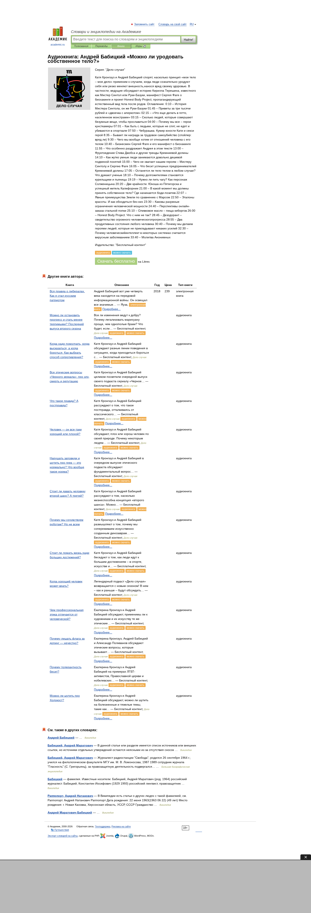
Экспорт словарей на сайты (63, 835)
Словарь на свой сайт (172, 24)
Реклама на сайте (121, 826)
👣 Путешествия (60, 830)
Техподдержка (102, 826)
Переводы (101, 46)
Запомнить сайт (144, 24)
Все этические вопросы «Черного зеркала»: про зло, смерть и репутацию (69, 377)
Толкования (81, 46)
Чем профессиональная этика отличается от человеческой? (67, 614)
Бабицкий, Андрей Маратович (70, 745)
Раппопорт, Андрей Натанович (70, 795)
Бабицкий (55, 779)
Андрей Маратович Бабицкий (70, 812)
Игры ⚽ (141, 46)
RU (192, 24)
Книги (121, 46)
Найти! (188, 39)
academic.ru (58, 44)
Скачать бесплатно (116, 261)
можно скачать (135, 333)
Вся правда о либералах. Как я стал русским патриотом (67, 296)
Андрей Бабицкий (61, 737)
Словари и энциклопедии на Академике (106, 32)
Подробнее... (111, 309)
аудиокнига (116, 333)
